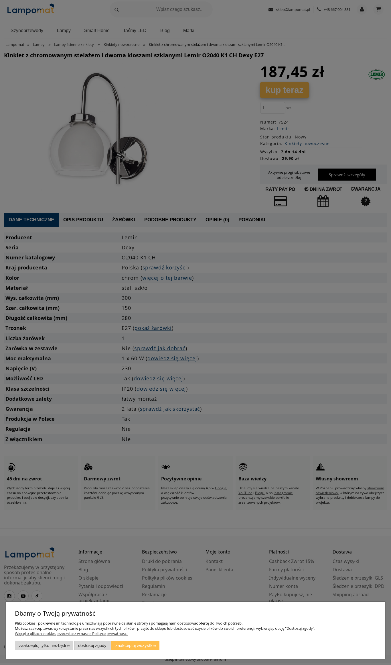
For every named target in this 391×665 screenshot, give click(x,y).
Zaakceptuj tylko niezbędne (44, 645)
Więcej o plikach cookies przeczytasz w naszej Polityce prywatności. (71, 633)
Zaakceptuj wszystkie (135, 645)
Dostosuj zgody (92, 645)
